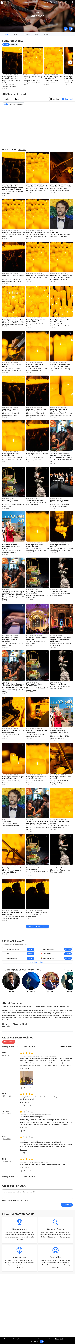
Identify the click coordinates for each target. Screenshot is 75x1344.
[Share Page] (71, 29)
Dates (17, 99)
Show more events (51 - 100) (37, 926)
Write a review (9, 1042)
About (37, 34)
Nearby (6, 44)
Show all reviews (27, 1047)
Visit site (30, 949)
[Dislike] (24, 1088)
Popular (14, 44)
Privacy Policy (59, 1339)
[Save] (66, 29)
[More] (30, 1088)
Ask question (66, 1205)
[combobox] (7, 99)
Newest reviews (65, 1047)
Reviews (45, 34)
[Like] (21, 1088)
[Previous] (70, 62)
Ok (42, 1342)
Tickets (15, 34)
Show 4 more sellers (36, 962)
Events (7, 34)
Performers (26, 34)
